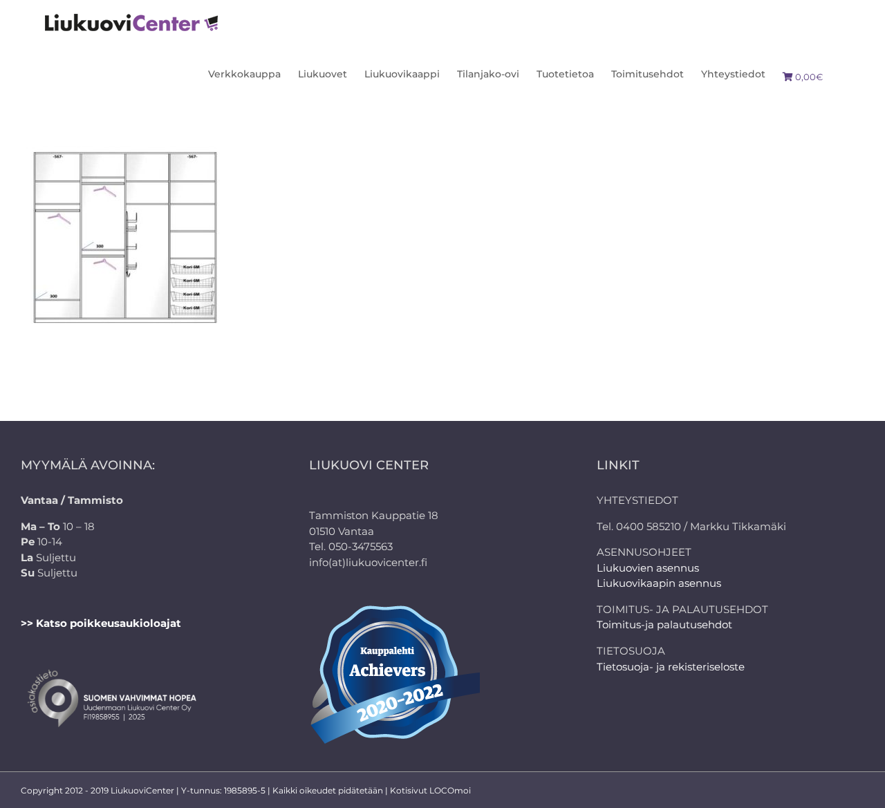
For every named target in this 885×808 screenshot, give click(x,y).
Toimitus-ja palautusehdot (664, 624)
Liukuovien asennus (648, 567)
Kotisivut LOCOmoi (430, 790)
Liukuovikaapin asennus (659, 583)
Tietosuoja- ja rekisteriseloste (671, 666)
